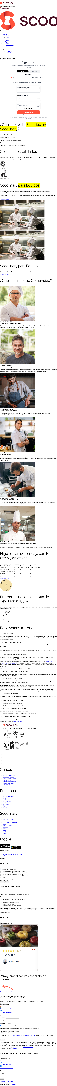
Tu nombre (3, 1018)
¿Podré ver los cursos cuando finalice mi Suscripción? (15, 671)
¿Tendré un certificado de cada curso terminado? (14, 654)
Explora (5, 34)
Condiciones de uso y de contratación (12, 854)
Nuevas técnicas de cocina (9, 775)
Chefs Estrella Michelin (8, 783)
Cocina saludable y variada (9, 778)
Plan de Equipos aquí (18, 721)
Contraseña (3, 1076)
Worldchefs (49, 661)
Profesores (6, 821)
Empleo (5, 830)
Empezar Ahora (28, 112)
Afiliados (5, 833)
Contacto (5, 827)
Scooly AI (5, 803)
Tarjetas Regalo (7, 801)
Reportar (7, 881)
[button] (28, 633)
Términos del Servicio (17, 1035)
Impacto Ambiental (7, 825)
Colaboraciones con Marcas (10, 822)
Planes (4, 798)
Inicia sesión (13, 1048)
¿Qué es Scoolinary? (7, 633)
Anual (22, 71)
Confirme (7, 912)
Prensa (4, 828)
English (10, 51)
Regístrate (13, 1084)
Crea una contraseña (6, 1023)
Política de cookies (7, 856)
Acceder (2, 1078)
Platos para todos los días (9, 781)
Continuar (2, 1039)
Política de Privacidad (30, 1035)
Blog (4, 806)
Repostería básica (7, 780)
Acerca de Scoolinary (8, 819)
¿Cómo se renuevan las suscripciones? (12, 678)
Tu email (2, 1020)
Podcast (5, 807)
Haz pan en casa (7, 784)
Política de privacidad (8, 853)
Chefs (4, 48)
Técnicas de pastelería (8, 777)
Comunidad (6, 43)
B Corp (4, 831)
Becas (4, 824)
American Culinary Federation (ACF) (10, 663)
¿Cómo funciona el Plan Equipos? (10, 693)
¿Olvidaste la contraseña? (6, 1081)
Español (10, 52)
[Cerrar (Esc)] (0, 868)
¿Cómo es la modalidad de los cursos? (11, 642)
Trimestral (34, 71)
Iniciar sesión (3, 57)
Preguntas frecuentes (8, 796)
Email (1, 1073)
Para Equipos (6, 42)
